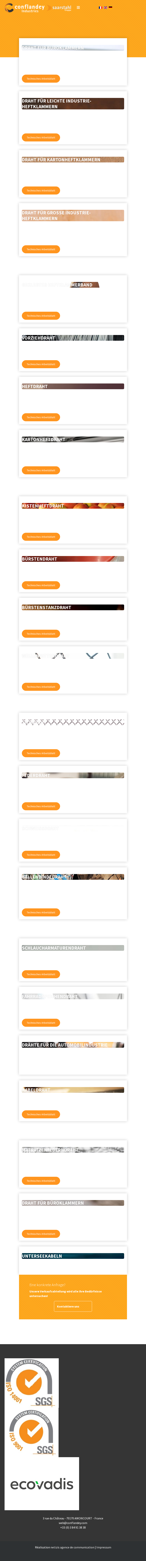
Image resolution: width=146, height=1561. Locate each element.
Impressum (103, 1547)
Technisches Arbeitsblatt (41, 78)
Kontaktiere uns (68, 1306)
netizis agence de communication (72, 1547)
